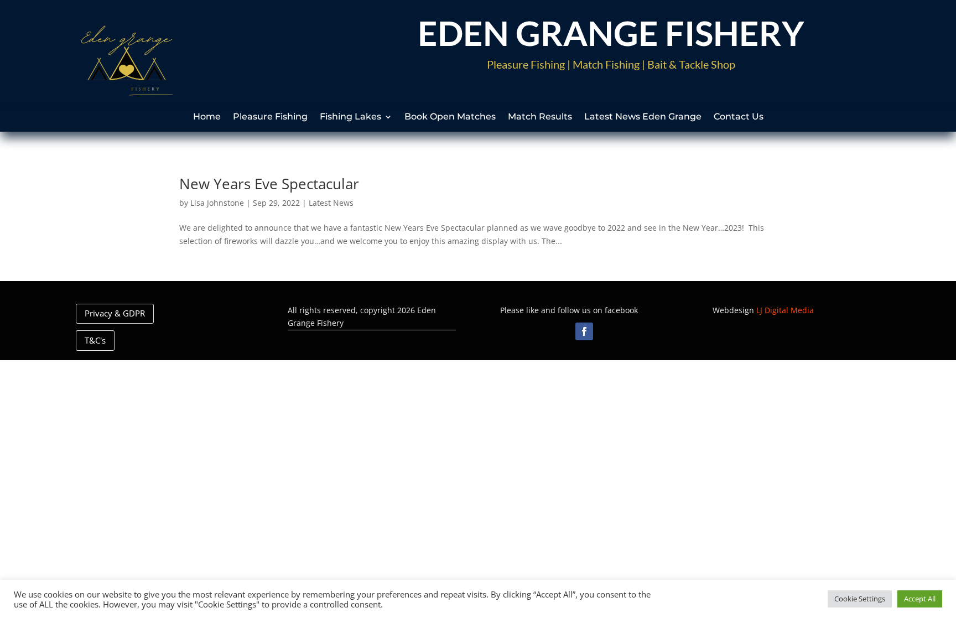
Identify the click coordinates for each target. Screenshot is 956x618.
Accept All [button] (920, 599)
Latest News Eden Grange (643, 117)
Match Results (540, 117)
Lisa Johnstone (217, 203)
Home (207, 117)
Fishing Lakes (350, 117)
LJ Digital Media (785, 310)
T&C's (95, 340)
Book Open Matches (450, 117)
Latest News (331, 203)
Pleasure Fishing (270, 117)
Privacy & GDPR (115, 313)
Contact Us (738, 117)
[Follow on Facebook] (584, 331)
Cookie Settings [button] (859, 599)
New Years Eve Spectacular (269, 184)
